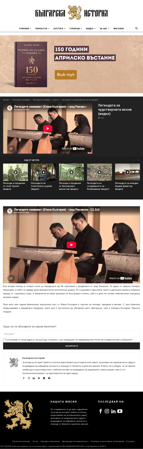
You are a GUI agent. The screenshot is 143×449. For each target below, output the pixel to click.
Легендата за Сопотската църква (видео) (41, 186)
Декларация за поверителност (75, 441)
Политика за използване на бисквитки (107, 441)
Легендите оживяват (21, 100)
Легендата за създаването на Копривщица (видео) (98, 186)
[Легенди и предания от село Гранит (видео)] (15, 172)
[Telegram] (45, 378)
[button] (136, 28)
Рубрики (24, 28)
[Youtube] (50, 378)
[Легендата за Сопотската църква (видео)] (43, 172)
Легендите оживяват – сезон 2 (46, 100)
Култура (58, 28)
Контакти (130, 441)
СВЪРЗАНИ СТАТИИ (12, 160)
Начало (6, 100)
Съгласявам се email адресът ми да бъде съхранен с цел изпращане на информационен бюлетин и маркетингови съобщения (69, 339)
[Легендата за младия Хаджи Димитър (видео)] (127, 172)
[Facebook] (24, 378)
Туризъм (74, 28)
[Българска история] (71, 12)
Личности (41, 28)
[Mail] (40, 378)
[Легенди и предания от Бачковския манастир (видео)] (71, 172)
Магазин (119, 28)
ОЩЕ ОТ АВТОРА (31, 160)
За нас (103, 28)
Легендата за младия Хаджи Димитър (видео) (126, 186)
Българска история (33, 358)
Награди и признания (50, 441)
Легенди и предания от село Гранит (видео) (14, 186)
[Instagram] (30, 378)
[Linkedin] (35, 378)
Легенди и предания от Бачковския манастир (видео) (70, 186)
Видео (89, 28)
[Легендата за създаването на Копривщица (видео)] (99, 172)
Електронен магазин (21, 441)
